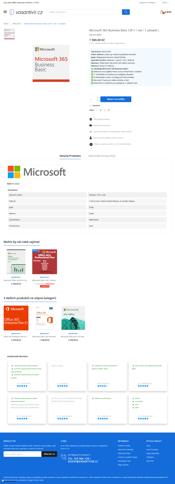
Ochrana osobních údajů (127, 457)
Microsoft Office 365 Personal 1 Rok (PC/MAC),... (44, 337)
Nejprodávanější (152, 453)
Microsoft (16, 277)
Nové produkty (152, 449)
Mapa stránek (123, 465)
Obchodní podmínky (125, 449)
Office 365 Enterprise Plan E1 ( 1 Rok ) (16, 337)
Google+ (105, 110)
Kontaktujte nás (124, 461)
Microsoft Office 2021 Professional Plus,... (44, 280)
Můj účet (150, 461)
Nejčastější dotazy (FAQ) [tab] (101, 155)
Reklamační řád (124, 453)
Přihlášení (150, 457)
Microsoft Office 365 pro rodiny (73, 337)
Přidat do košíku (116, 99)
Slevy (148, 446)
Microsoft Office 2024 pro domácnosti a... (16, 280)
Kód (9, 183)
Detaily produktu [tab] (70, 155)
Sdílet (97, 110)
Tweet (101, 110)
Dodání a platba (124, 446)
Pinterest (109, 110)
